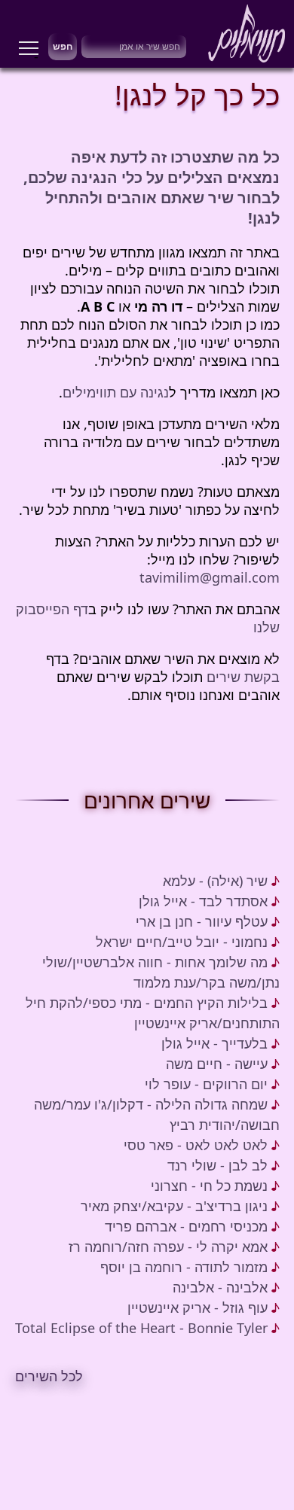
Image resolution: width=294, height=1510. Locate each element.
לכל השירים (49, 1376)
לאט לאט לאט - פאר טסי (196, 1145)
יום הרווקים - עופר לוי (206, 1084)
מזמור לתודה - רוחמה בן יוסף (184, 1267)
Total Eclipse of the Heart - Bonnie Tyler (141, 1328)
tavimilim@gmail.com (209, 577)
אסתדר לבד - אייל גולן (203, 901)
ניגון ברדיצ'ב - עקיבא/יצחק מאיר (174, 1206)
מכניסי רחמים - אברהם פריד (186, 1226)
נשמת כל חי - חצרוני (209, 1186)
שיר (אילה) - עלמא (215, 881)
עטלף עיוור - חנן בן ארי (202, 921)
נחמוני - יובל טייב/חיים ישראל (182, 942)
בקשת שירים (243, 677)
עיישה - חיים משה (217, 1064)
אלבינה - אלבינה (220, 1287)
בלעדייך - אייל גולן (214, 1043)
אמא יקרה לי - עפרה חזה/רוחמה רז (168, 1247)
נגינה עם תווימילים (116, 392)
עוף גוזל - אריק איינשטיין (197, 1307)
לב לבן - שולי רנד (217, 1165)
